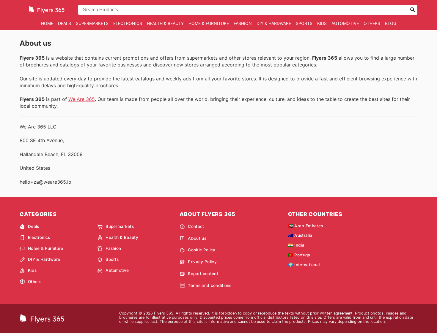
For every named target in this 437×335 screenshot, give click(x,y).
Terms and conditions (209, 285)
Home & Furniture (208, 23)
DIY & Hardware (274, 23)
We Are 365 (81, 99)
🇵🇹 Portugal (299, 255)
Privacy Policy (202, 261)
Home (47, 23)
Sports (304, 23)
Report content (203, 273)
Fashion (243, 23)
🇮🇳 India (296, 245)
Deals (64, 23)
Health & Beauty (165, 23)
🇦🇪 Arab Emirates (305, 225)
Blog (390, 23)
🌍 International (304, 264)
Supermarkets (92, 23)
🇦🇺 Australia (300, 235)
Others (372, 23)
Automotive (345, 23)
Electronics (127, 23)
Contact (196, 226)
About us (197, 238)
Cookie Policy (201, 249)
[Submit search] (412, 10)
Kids (322, 23)
